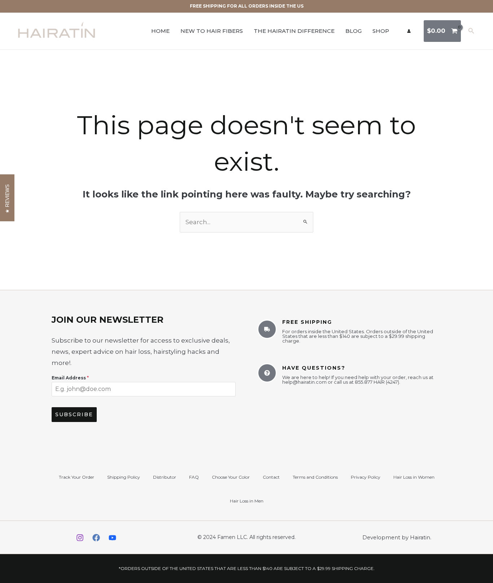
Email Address (70, 377)
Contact (271, 477)
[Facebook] (96, 537)
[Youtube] (112, 537)
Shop (380, 30)
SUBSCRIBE (74, 414)
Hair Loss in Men (246, 501)
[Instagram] (80, 537)
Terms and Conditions (315, 477)
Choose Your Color (231, 477)
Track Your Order (76, 477)
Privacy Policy (365, 477)
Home (160, 30)
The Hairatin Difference (294, 30)
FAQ (194, 477)
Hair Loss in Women (414, 477)
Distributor (164, 477)
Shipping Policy (123, 477)
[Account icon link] (409, 31)
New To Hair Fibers (211, 30)
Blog (353, 30)
